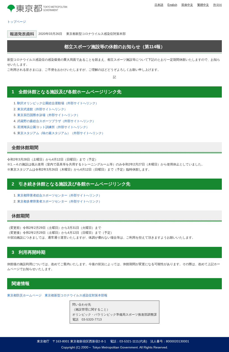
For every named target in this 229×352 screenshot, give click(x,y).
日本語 (159, 4)
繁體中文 (203, 4)
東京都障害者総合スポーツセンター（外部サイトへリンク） (59, 195)
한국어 (217, 4)
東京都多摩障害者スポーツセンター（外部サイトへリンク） (59, 201)
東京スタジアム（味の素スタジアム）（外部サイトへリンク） (61, 133)
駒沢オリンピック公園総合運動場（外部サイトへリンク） (58, 103)
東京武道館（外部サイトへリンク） (42, 109)
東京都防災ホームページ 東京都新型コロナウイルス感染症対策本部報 (57, 295)
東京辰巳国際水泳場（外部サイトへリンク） (48, 115)
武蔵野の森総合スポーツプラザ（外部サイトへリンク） (56, 121)
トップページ (16, 21)
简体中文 (187, 4)
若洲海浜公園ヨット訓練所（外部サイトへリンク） (53, 127)
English (172, 4)
